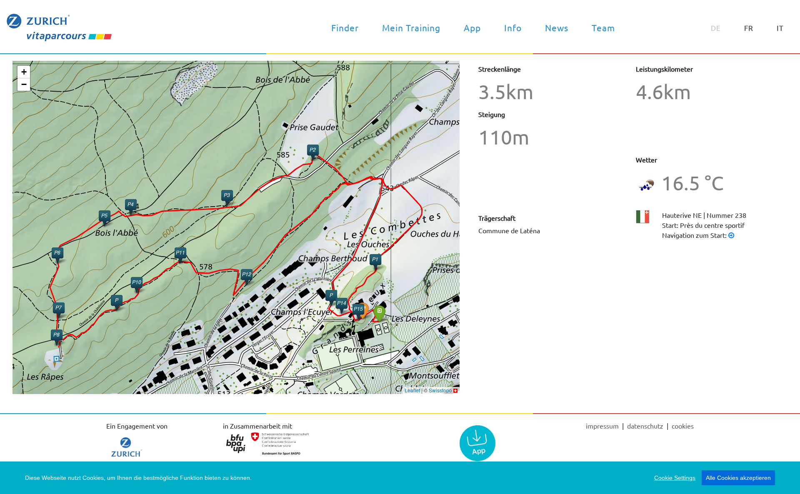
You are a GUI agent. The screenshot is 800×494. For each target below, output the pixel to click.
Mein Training (411, 27)
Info (513, 27)
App (472, 27)
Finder (345, 27)
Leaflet (412, 390)
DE (716, 27)
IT (780, 27)
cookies (683, 426)
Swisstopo (440, 390)
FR (748, 27)
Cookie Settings (674, 477)
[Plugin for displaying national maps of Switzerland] (455, 390)
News (556, 27)
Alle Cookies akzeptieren (738, 477)
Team (603, 27)
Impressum (603, 426)
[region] (400, 478)
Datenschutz (646, 426)
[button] (379, 313)
